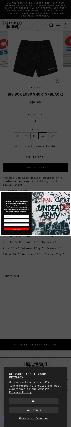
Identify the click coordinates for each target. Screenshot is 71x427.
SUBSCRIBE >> (16, 229)
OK (34, 401)
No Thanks (34, 410)
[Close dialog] (69, 192)
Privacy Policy (20, 392)
